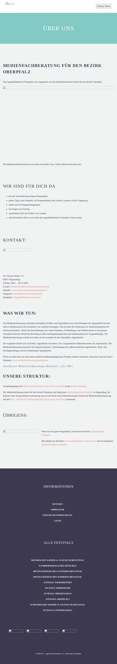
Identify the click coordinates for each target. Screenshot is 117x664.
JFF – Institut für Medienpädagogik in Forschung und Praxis (38, 399)
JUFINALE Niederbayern (58, 582)
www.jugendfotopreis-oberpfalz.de (80, 441)
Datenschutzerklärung (57, 515)
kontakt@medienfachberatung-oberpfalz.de (29, 286)
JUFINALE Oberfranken (58, 594)
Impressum (57, 510)
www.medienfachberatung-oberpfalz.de (29, 290)
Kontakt (57, 504)
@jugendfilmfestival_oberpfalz (27, 297)
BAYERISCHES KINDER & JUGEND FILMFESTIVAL (57, 560)
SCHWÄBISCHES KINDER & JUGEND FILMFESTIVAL (57, 605)
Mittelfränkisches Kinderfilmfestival (57, 577)
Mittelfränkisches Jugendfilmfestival (57, 571)
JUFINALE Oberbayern (58, 588)
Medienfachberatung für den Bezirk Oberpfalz (43, 386)
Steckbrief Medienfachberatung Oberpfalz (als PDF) (38, 366)
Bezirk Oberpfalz (79, 386)
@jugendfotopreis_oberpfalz (54, 444)
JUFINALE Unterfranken (57, 610)
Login (57, 521)
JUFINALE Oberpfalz (58, 599)
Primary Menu (103, 6)
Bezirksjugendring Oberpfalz (80, 392)
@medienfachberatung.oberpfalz (27, 294)
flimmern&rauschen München (57, 566)
